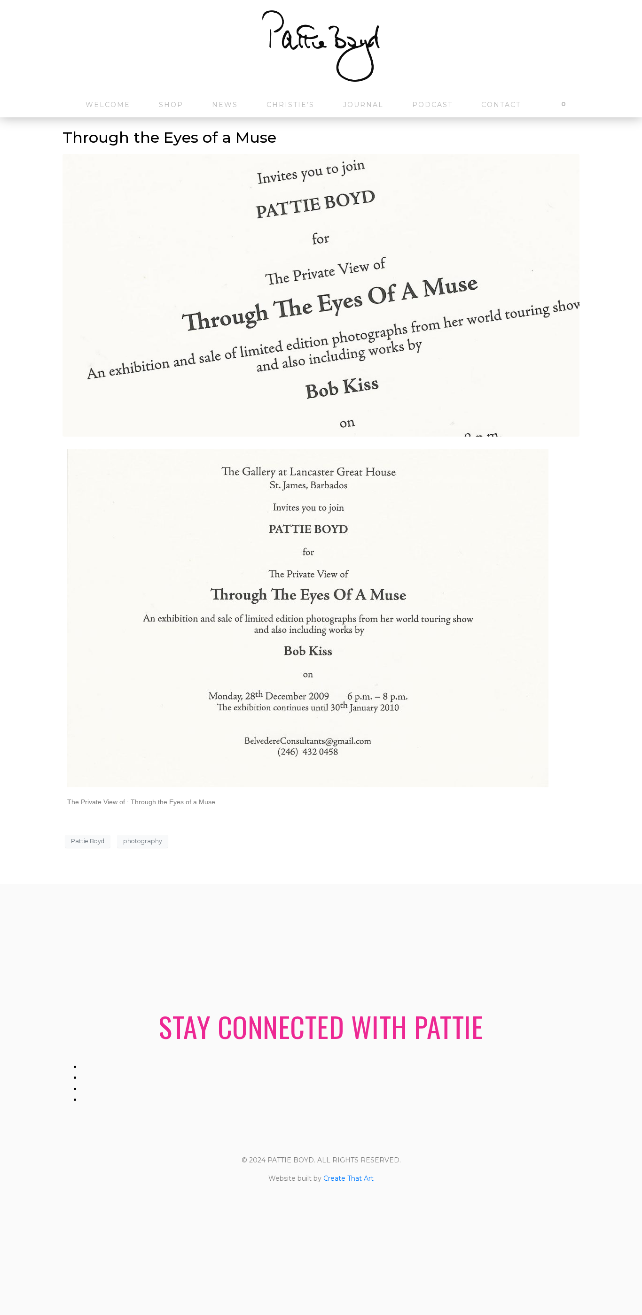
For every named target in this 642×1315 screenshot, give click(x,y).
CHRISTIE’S (290, 104)
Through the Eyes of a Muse (169, 137)
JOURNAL (363, 104)
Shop (171, 104)
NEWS (225, 104)
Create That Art (348, 1178)
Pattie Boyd (87, 841)
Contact (501, 104)
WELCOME (108, 104)
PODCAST (432, 104)
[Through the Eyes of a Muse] (321, 295)
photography (142, 841)
